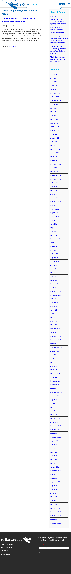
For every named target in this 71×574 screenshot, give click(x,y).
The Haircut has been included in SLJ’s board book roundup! (58, 59)
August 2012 (54, 486)
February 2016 (55, 329)
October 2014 (54, 388)
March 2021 (54, 157)
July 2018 (53, 220)
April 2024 (53, 115)
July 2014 (53, 400)
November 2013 (55, 429)
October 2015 (54, 343)
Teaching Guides (6, 547)
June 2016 (53, 314)
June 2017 (53, 269)
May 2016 (53, 317)
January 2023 (54, 134)
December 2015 (55, 336)
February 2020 (55, 172)
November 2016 (55, 295)
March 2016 (54, 325)
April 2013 (53, 456)
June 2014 (53, 403)
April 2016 (53, 321)
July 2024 (53, 108)
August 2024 (54, 104)
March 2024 (54, 119)
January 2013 (54, 467)
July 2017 (53, 265)
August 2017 (54, 261)
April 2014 (53, 411)
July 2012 (53, 489)
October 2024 (54, 97)
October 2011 (54, 519)
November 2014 (55, 385)
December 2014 (55, 381)
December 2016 (55, 291)
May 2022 (53, 145)
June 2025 (53, 86)
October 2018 (54, 209)
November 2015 (55, 340)
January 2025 (54, 89)
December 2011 (55, 512)
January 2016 (54, 332)
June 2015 (53, 358)
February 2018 (55, 239)
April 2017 (53, 276)
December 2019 (55, 175)
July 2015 (53, 355)
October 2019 (54, 183)
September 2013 (56, 437)
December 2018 (55, 201)
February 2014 (55, 418)
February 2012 (55, 508)
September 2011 (55, 523)
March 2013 (54, 459)
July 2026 (53, 78)
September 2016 (56, 302)
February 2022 (55, 149)
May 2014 (53, 407)
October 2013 (54, 433)
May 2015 (53, 362)
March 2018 (54, 235)
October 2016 (54, 299)
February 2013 (55, 463)
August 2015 (54, 351)
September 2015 (56, 347)
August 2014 (54, 396)
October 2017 (54, 254)
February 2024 (55, 123)
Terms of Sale (5, 554)
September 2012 (56, 482)
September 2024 (56, 100)
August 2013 (54, 441)
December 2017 (55, 246)
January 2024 (54, 127)
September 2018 (56, 213)
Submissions (5, 551)
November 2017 (55, 250)
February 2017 (55, 284)
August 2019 (54, 186)
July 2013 (53, 444)
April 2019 (53, 194)
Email (41, 545)
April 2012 (53, 501)
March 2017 (54, 280)
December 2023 (55, 130)
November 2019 (55, 179)
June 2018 (53, 224)
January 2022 (54, 153)
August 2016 (54, 306)
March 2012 (54, 504)
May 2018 (53, 228)
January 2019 (54, 198)
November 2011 (55, 515)
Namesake (12, 46)
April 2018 (53, 231)
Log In (62, 4)
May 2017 (53, 272)
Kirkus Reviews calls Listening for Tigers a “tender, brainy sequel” (57, 30)
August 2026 (54, 74)
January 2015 (54, 377)
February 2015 (55, 373)
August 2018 (54, 216)
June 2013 (53, 448)
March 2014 (54, 415)
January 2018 (54, 243)
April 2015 (53, 366)
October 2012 (54, 478)
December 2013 (55, 426)
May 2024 (53, 112)
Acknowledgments (7, 544)
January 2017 (54, 287)
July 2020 (53, 168)
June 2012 (53, 493)
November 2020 (55, 164)
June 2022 (53, 142)
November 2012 (55, 474)
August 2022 (54, 138)
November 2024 (55, 93)
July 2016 (53, 310)
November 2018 (55, 205)
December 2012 (55, 471)
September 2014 (56, 392)
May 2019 (53, 190)
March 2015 (54, 370)
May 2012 (53, 497)
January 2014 (54, 422)
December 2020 (55, 160)
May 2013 (53, 452)
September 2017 (56, 258)
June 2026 (53, 82)
